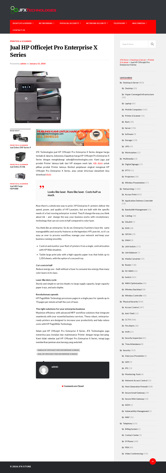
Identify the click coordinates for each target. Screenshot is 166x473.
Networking (46, 23)
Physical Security (69, 23)
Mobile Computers (133, 109)
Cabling (128, 215)
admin (23, 63)
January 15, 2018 (37, 63)
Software (129, 134)
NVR (127, 331)
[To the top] (153, 461)
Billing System (131, 429)
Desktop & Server (22, 23)
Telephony (119, 23)
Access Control (132, 307)
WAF (127, 417)
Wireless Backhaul (133, 289)
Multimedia (138, 23)
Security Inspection (133, 338)
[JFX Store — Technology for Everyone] (83, 10)
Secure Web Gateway (134, 399)
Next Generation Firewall (136, 386)
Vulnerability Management (137, 411)
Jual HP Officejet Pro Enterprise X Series (54, 51)
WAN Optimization (133, 283)
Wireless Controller (133, 295)
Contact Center (132, 435)
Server (128, 128)
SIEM (127, 405)
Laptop (128, 103)
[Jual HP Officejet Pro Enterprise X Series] (59, 97)
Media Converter (132, 258)
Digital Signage (132, 164)
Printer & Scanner (21, 41)
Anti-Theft (129, 313)
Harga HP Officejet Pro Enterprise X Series (58, 350)
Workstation (130, 152)
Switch (128, 277)
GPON (128, 234)
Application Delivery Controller (139, 200)
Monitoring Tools (133, 374)
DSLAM (128, 222)
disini (48, 174)
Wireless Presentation (135, 182)
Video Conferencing (134, 453)
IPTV (127, 170)
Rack (127, 122)
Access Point (131, 194)
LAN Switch (130, 246)
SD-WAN (129, 271)
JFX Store (25, 466)
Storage (128, 140)
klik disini (98, 163)
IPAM (127, 240)
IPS (126, 368)
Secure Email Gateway (135, 392)
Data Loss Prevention (134, 356)
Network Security (96, 23)
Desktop (129, 88)
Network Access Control (136, 380)
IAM (127, 362)
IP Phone (129, 441)
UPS (127, 146)
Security (126, 350)
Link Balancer (131, 252)
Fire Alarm (129, 325)
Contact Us (19, 30)
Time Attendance (132, 344)
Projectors (129, 176)
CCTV (128, 319)
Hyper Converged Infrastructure (139, 94)
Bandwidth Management (136, 209)
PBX (127, 447)
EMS (127, 228)
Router (128, 265)
